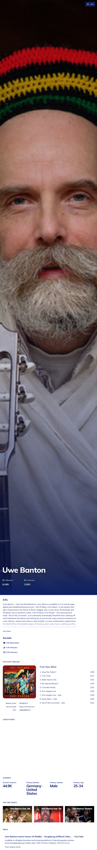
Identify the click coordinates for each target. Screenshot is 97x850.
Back (92, 4)
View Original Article (13, 847)
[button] (11, 582)
